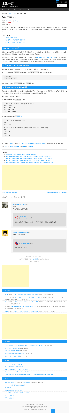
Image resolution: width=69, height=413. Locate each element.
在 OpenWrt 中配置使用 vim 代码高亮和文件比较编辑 (21, 154)
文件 (19, 116)
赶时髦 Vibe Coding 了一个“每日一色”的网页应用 (17, 369)
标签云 (14, 10)
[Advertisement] (34, 177)
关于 (29, 10)
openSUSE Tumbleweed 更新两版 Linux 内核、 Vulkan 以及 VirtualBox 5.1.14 (28, 160)
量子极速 (20, 390)
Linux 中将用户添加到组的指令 (12, 348)
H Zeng (16, 21)
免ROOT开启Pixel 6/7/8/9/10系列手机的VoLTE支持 (25, 294)
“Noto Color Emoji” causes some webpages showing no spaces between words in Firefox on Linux (29, 374)
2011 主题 (34, 409)
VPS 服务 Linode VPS (10, 382)
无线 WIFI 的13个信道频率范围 (12, 356)
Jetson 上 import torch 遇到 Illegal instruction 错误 (17, 371)
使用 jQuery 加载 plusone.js (10, 192)
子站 (60, 2)
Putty (11, 146)
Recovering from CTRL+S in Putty (46, 57)
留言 (24, 10)
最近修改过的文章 (9, 398)
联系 (39, 407)
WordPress (26, 409)
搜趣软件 (15, 232)
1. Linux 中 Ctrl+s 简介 (11, 37)
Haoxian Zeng (22, 216)
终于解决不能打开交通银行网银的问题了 (15, 353)
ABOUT (24, 407)
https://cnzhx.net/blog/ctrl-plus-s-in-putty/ (33, 143)
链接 (20, 10)
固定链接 (31, 146)
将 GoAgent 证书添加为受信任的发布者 (56, 192)
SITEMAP (28, 407)
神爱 (14, 204)
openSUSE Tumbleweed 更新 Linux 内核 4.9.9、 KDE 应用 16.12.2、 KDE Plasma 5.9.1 (31, 158)
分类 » (8, 10)
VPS (14, 13)
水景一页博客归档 (9, 395)
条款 (33, 407)
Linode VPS (43, 409)
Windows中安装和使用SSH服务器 (13, 364)
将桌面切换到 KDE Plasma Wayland (14, 366)
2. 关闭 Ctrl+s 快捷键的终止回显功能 (15, 40)
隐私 (36, 407)
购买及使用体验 (26, 382)
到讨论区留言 (34, 259)
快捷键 (17, 146)
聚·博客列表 (8, 387)
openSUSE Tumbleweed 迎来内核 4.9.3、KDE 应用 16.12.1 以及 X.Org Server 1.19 (29, 162)
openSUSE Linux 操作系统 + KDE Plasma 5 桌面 (17, 392)
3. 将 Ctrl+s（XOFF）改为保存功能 (15, 42)
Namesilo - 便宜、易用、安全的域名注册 (15, 385)
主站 (57, 2)
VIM (14, 146)
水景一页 (8, 3)
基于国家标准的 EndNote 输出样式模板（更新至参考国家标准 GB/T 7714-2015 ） (25, 345)
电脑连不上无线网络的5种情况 (12, 351)
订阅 (42, 407)
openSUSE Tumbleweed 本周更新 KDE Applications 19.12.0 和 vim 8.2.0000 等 (28, 156)
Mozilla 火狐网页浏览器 (11, 390)
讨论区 (65, 2)
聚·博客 (45, 407)
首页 (3, 10)
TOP (53, 411)
